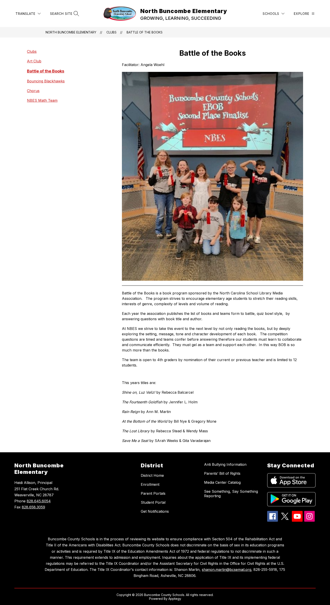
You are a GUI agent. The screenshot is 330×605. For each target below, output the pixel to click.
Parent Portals (153, 493)
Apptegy (174, 599)
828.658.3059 (33, 507)
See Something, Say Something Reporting (231, 493)
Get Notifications (155, 511)
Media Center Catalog (222, 482)
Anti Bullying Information (225, 464)
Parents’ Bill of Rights (222, 473)
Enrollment (150, 484)
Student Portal (153, 502)
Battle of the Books (145, 32)
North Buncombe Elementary (71, 32)
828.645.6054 (39, 501)
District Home (152, 475)
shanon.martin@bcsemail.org (226, 569)
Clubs (111, 32)
